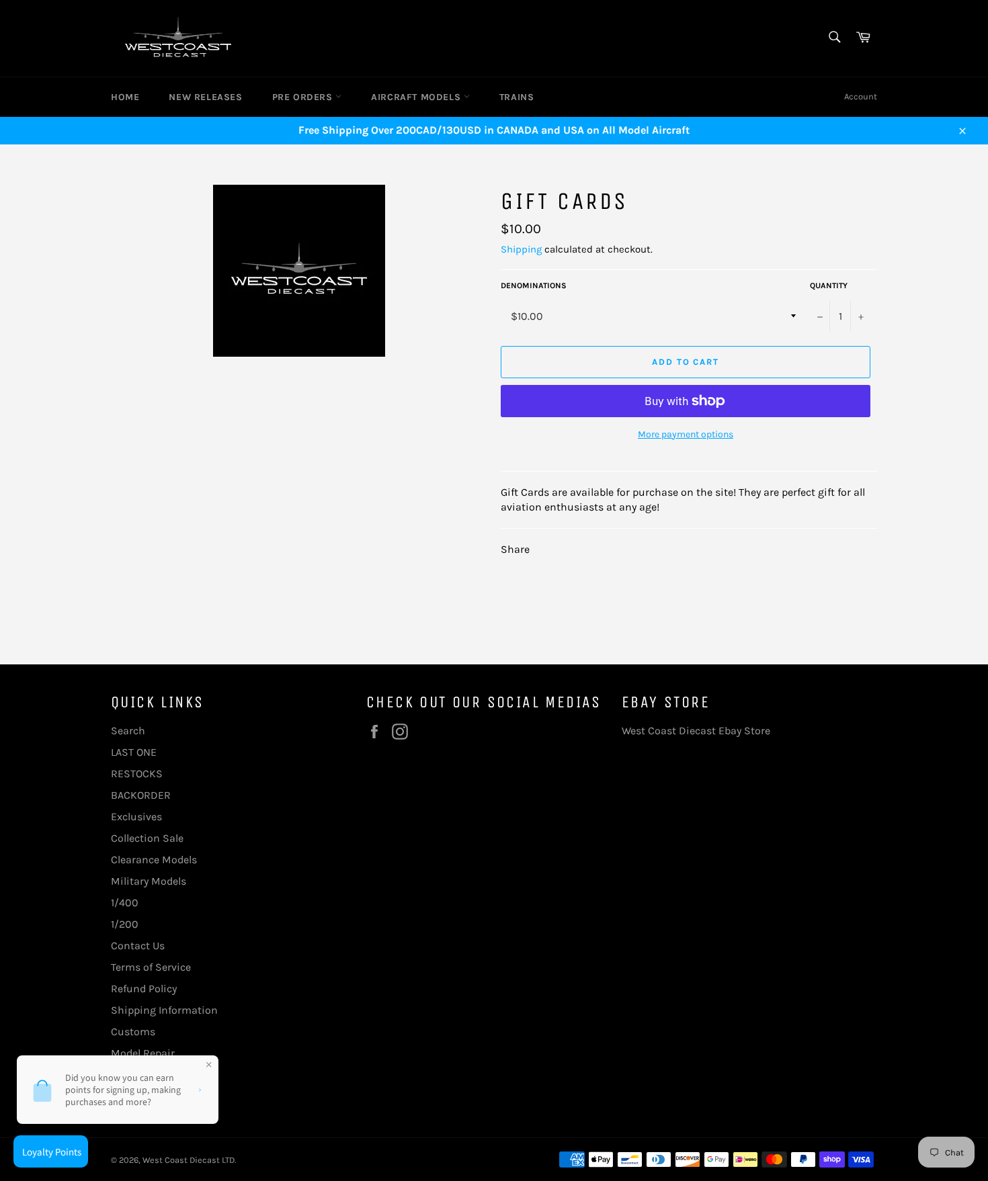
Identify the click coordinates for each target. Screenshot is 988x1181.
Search (128, 730)
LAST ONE (134, 752)
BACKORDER (141, 795)
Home (125, 97)
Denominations (534, 285)
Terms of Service (151, 967)
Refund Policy (144, 988)
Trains (516, 97)
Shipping (521, 249)
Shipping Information (164, 1010)
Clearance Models (154, 859)
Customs (133, 1031)
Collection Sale (147, 838)
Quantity (829, 285)
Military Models (148, 881)
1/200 (124, 924)
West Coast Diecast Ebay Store (696, 730)
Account (860, 96)
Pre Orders (304, 97)
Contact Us (138, 945)
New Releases (205, 97)
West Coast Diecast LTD (188, 1160)
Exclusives (136, 816)
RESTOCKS (137, 773)
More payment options (685, 434)
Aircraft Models (417, 97)
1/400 (124, 902)
